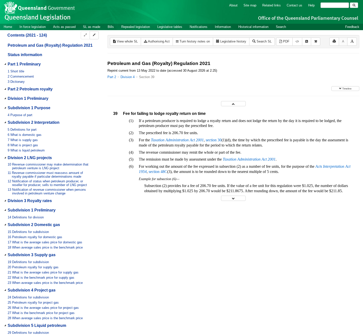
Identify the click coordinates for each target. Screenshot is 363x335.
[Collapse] (94, 35)
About (233, 5)
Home (8, 27)
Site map (249, 5)
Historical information (253, 27)
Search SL (264, 41)
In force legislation (33, 27)
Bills (111, 27)
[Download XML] (297, 42)
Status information (25, 55)
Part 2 (111, 77)
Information (223, 27)
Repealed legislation (135, 27)
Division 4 (128, 77)
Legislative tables (169, 27)
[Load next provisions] (233, 198)
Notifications (198, 27)
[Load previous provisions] (233, 103)
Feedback (352, 27)
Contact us (294, 5)
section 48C (158, 171)
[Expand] (85, 35)
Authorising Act (158, 41)
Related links (271, 5)
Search (281, 27)
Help (311, 5)
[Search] (354, 5)
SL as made (91, 27)
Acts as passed (64, 27)
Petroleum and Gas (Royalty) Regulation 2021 (50, 45)
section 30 (214, 140)
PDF (285, 41)
